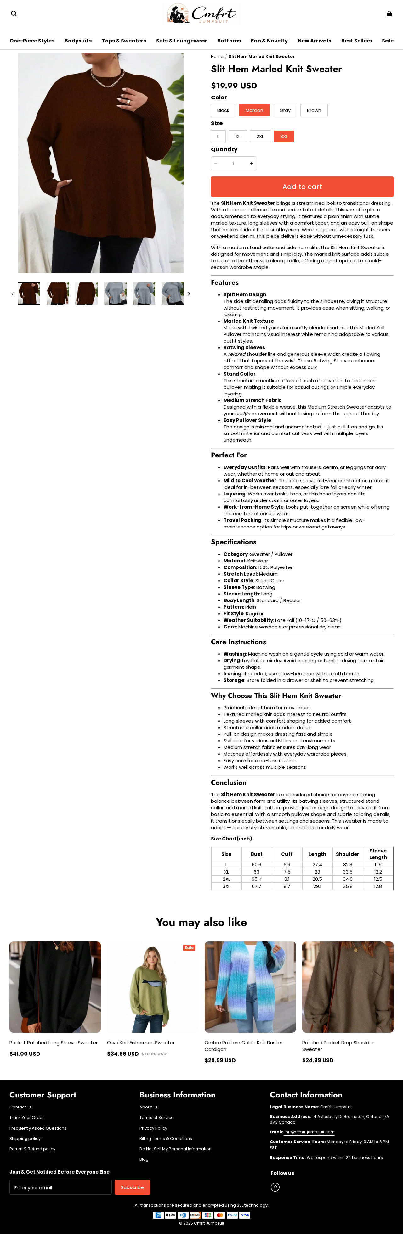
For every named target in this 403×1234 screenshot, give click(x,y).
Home (217, 56)
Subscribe (132, 1187)
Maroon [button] (254, 110)
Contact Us (20, 1107)
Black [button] (223, 110)
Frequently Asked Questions (37, 1128)
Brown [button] (314, 110)
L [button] (218, 136)
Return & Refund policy (32, 1149)
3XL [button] (284, 136)
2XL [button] (260, 136)
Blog (144, 1159)
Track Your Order (26, 1117)
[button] (13, 13)
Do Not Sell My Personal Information (175, 1149)
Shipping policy (25, 1139)
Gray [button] (285, 110)
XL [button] (238, 136)
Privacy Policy (153, 1128)
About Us (148, 1107)
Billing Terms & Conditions (165, 1139)
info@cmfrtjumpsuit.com (309, 1132)
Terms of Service (156, 1117)
